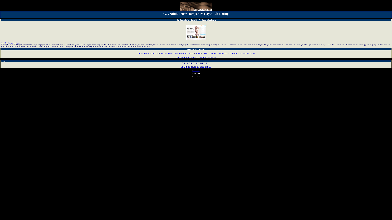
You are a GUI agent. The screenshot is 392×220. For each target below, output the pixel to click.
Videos (236, 53)
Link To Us (202, 57)
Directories (163, 53)
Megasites (205, 53)
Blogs (153, 53)
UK (231, 53)
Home (178, 57)
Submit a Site (185, 57)
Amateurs (140, 53)
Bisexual (147, 53)
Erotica (170, 53)
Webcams (243, 53)
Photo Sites (220, 53)
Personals (213, 53)
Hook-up (198, 53)
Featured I (182, 53)
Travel (227, 53)
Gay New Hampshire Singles (10, 43)
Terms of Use (212, 57)
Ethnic (176, 53)
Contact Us (194, 57)
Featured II (190, 53)
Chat (157, 53)
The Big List (251, 53)
